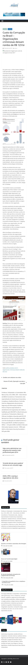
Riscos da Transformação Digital (9, 559)
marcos (15, 48)
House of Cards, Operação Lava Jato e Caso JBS (14, 382)
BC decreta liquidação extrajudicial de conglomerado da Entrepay (10, 575)
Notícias (10, 29)
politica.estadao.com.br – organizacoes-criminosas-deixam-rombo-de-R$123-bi (14, 369)
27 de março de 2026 (8, 577)
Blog (11, 658)
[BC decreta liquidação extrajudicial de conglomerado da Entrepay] (14, 567)
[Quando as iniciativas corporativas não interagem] (14, 536)
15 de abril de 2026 (7, 546)
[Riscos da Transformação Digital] (14, 551)
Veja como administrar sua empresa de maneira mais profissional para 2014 (12, 450)
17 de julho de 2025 (8, 584)
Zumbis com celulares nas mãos (12, 377)
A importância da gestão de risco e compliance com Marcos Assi (13, 582)
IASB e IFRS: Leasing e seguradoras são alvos (10, 477)
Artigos (4, 29)
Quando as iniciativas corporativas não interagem (13, 543)
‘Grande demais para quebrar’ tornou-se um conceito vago (13, 464)
